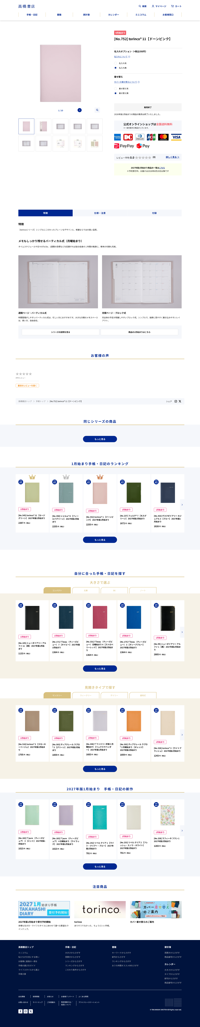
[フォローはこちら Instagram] (176, 401)
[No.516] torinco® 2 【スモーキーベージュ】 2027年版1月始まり (32, 747)
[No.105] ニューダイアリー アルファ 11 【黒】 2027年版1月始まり (32, 646)
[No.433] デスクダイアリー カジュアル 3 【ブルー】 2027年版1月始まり (167, 518)
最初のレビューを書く (27, 385)
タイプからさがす (172, 974)
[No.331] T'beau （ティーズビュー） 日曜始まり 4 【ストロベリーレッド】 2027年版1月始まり (99, 646)
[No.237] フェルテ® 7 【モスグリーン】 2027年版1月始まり (133, 517)
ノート (143, 590)
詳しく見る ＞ (172, 157)
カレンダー (113, 14)
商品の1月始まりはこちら (139, 332)
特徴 (45, 213)
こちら (162, 167)
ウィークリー (85, 695)
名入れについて (120, 56)
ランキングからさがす (74, 965)
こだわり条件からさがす (75, 969)
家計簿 (86, 14)
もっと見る (100, 439)
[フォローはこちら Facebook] (20, 1011)
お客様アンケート (67, 996)
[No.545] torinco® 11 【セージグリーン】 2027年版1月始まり (31, 516)
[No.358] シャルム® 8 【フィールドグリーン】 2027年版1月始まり (65, 519)
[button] (182, 504)
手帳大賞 (22, 974)
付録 (154, 213)
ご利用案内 (51, 1002)
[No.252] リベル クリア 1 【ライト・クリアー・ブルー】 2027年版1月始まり (100, 845)
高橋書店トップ (25, 401)
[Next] (80, 110)
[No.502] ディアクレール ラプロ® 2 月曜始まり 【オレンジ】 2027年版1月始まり (133, 747)
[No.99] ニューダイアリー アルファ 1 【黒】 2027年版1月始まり (167, 647)
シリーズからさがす (73, 961)
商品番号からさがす (173, 957)
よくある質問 (83, 996)
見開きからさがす (72, 957)
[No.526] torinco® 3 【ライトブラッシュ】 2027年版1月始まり (167, 749)
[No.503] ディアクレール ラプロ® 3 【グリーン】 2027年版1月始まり (66, 747)
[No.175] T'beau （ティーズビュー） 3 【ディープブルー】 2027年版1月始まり (133, 644)
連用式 (143, 695)
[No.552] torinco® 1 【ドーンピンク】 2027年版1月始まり (99, 518)
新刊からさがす (118, 957)
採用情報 (36, 996)
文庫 (86, 590)
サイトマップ (38, 1002)
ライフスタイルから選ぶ (28, 969)
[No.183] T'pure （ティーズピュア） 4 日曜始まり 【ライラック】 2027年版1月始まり (65, 841)
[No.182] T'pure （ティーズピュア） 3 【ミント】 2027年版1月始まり (31, 841)
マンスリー (57, 695)
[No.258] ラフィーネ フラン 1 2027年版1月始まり (166, 840)
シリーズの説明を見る (60, 332)
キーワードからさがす (121, 952)
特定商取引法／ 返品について (67, 1003)
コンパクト (57, 590)
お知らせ (50, 996)
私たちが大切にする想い (28, 957)
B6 (114, 590)
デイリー (114, 695)
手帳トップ (40, 401)
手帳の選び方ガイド (27, 965)
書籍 (59, 14)
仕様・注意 (100, 213)
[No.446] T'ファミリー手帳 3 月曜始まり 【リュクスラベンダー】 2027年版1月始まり (99, 747)
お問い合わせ (23, 1002)
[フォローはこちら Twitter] (31, 1011)
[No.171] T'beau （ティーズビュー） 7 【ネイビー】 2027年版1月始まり (66, 644)
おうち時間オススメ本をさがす (125, 965)
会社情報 (21, 996)
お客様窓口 (168, 14)
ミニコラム (140, 14)
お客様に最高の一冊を (27, 961)
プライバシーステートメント (89, 1002)
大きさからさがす (72, 952)
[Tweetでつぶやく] (180, 401)
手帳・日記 (32, 14)
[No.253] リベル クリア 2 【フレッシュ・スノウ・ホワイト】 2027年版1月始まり (134, 845)
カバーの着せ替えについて (125, 81)
